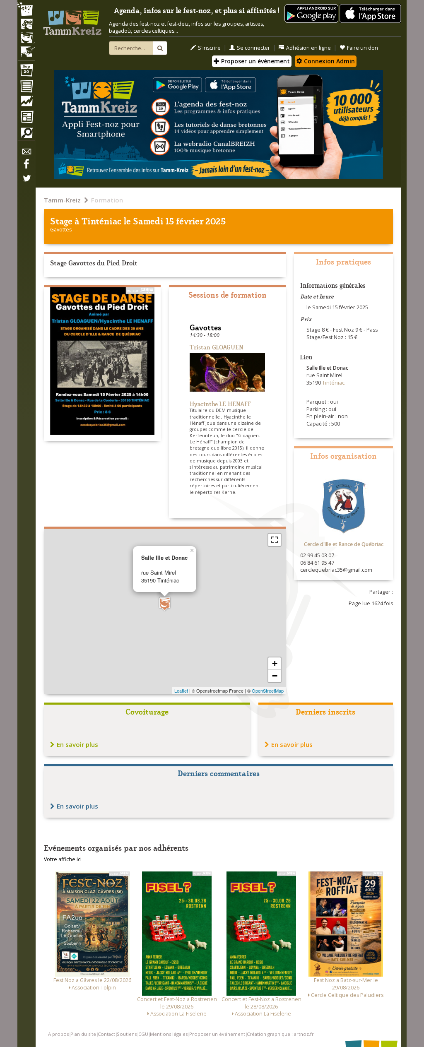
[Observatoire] (26, 103)
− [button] (274, 676)
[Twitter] (26, 182)
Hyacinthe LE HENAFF (220, 403)
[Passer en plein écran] (274, 540)
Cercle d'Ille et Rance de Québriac (343, 544)
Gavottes (61, 229)
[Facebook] (26, 167)
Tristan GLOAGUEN (216, 346)
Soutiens (127, 1034)
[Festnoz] (26, 9)
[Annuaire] (26, 88)
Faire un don (362, 47)
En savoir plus (77, 744)
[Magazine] (26, 118)
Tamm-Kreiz (62, 200)
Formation (107, 200)
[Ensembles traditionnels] (26, 48)
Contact (106, 1034)
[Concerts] (26, 24)
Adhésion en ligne (308, 47)
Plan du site (83, 1034)
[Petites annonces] (26, 135)
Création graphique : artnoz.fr (280, 1034)
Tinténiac (101, 220)
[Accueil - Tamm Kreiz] (72, 20)
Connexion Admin (328, 61)
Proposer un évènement (254, 61)
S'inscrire (209, 47)
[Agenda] (26, 72)
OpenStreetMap (268, 690)
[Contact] (26, 154)
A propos (58, 1034)
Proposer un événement (217, 1034)
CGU (143, 1034)
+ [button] (274, 663)
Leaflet (181, 690)
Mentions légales (169, 1034)
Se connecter (253, 47)
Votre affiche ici (63, 859)
